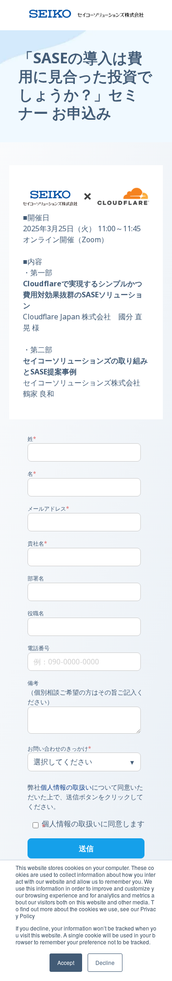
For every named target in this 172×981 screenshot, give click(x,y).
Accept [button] (65, 962)
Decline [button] (105, 962)
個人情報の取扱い (66, 787)
